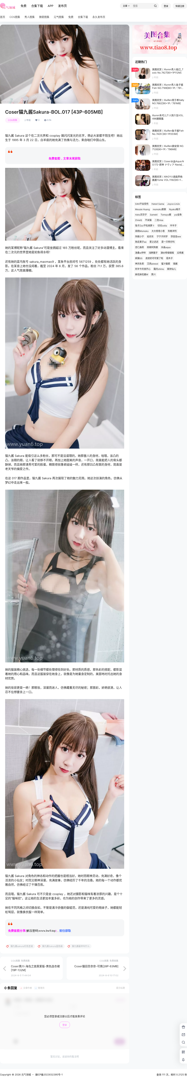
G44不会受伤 (141, 203)
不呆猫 (148, 220)
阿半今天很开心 (142, 269)
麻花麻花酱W (141, 274)
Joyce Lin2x (173, 203)
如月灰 (150, 236)
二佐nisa (159, 220)
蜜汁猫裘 (165, 263)
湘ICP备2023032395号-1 (49, 1074)
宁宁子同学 (162, 236)
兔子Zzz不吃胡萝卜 (144, 225)
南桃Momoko (141, 231)
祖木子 (169, 258)
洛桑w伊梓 (140, 252)
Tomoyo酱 (166, 214)
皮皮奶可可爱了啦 (154, 258)
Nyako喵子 (174, 209)
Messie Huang (142, 209)
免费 (23, 6)
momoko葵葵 (159, 209)
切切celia (162, 225)
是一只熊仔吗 (168, 241)
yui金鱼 (178, 214)
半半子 (173, 225)
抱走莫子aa (140, 241)
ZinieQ (138, 220)
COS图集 (12, 120)
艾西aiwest (152, 263)
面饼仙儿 (171, 269)
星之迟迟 (154, 241)
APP (50, 6)
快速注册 (179, 6)
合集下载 (37, 6)
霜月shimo (159, 269)
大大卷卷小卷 (158, 231)
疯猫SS (138, 258)
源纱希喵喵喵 (167, 252)
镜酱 (175, 263)
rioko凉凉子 (141, 214)
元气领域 (26, 1074)
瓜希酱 (180, 252)
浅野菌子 (153, 252)
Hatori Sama (158, 203)
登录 (166, 6)
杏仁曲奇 (139, 247)
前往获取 (65, 930)
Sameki (154, 214)
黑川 (153, 274)
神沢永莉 (139, 263)
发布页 (62, 6)
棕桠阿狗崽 (152, 247)
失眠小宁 (139, 236)
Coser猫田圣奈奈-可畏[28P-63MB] (96, 966)
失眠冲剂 (172, 231)
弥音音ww (176, 236)
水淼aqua (166, 247)
